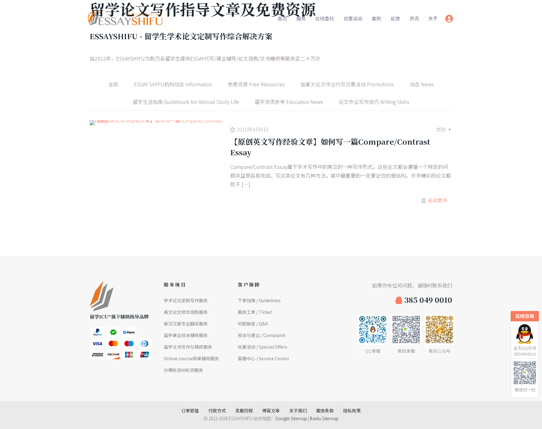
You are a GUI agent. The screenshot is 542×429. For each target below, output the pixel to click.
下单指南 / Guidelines (259, 300)
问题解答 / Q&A (253, 323)
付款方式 (217, 410)
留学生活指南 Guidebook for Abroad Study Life (186, 101)
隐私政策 (352, 410)
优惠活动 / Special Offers (262, 347)
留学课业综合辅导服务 (186, 335)
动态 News (422, 84)
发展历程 (244, 410)
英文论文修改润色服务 (186, 312)
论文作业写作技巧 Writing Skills (374, 101)
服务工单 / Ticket (255, 312)
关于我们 (298, 410)
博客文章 (271, 410)
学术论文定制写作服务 (186, 300)
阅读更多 (438, 200)
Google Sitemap (291, 418)
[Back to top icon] (511, 416)
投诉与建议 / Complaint (262, 335)
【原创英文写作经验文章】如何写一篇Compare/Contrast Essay (330, 147)
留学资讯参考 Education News (289, 101)
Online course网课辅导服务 (191, 358)
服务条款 (325, 410)
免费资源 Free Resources (256, 84)
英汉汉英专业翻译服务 (186, 323)
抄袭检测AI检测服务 (183, 370)
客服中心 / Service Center (263, 358)
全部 (113, 84)
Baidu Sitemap (324, 418)
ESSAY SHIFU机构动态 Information (173, 84)
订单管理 (190, 410)
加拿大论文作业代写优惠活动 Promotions (347, 84)
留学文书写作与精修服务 (188, 347)
